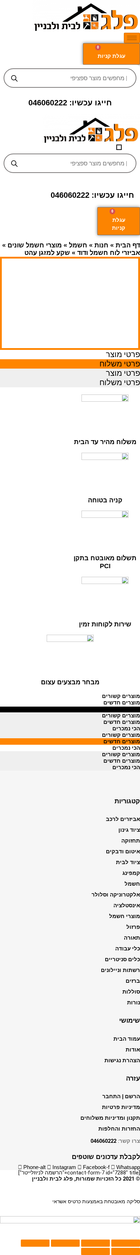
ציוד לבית (128, 862)
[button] (119, 147)
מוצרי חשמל (124, 916)
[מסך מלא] (65, 1243)
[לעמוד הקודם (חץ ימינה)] (125, 1251)
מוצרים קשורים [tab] (121, 696)
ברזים (133, 981)
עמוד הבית (126, 1039)
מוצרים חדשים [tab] (121, 702)
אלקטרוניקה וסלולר (116, 895)
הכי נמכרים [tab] (126, 709)
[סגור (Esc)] (125, 1243)
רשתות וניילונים (120, 970)
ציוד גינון (129, 830)
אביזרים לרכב (123, 819)
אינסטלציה (126, 905)
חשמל (78, 245)
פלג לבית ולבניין (52, 1179)
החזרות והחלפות (119, 1129)
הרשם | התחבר (121, 1096)
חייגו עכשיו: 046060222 (70, 102)
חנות (101, 245)
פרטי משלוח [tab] (119, 363)
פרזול (133, 927)
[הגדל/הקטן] (35, 1243)
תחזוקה (130, 841)
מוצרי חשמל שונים (35, 245)
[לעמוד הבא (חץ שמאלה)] (95, 1251)
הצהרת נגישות (122, 1060)
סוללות (131, 992)
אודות (133, 1050)
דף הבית (128, 245)
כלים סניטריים (122, 959)
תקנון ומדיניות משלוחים (110, 1118)
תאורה (132, 938)
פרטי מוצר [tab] (123, 354)
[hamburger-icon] (132, 38)
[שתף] (95, 1243)
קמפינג (131, 873)
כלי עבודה (127, 948)
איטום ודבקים (123, 851)
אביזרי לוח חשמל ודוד (108, 252)
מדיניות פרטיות (121, 1107)
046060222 (103, 1141)
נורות (133, 1002)
